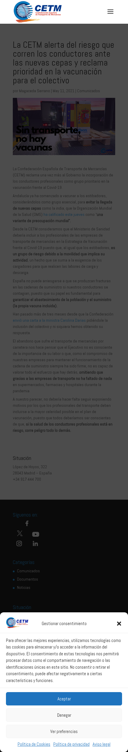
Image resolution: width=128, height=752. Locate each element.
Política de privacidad (71, 744)
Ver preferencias (64, 731)
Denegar (64, 715)
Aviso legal (101, 744)
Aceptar (64, 699)
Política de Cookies (34, 744)
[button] (119, 624)
